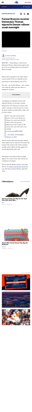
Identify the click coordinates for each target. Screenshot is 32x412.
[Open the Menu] (2, 2)
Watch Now (27, 2)
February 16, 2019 (11, 137)
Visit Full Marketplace (25, 181)
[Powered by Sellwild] (28, 272)
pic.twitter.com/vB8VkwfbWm (14, 131)
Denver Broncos (8, 13)
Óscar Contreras (11, 55)
